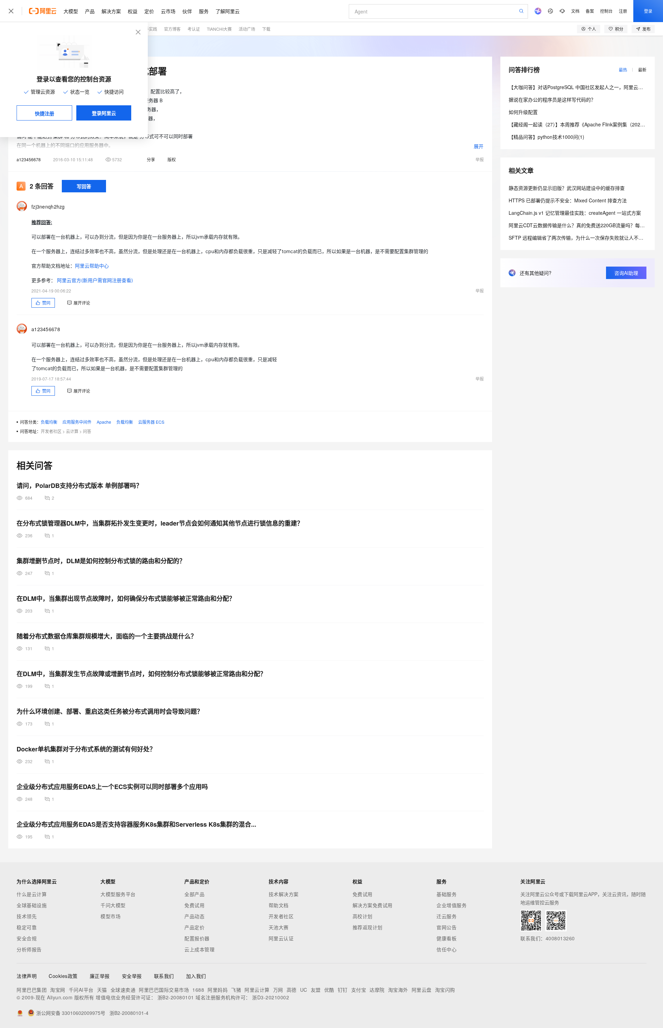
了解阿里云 (227, 11)
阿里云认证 (281, 938)
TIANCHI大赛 (219, 29)
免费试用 (194, 905)
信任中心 (446, 949)
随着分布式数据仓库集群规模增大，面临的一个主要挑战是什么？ (107, 636)
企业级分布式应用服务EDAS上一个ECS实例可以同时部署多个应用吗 (112, 786)
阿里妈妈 (218, 989)
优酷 (329, 989)
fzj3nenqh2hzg (48, 206)
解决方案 (111, 11)
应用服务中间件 (77, 422)
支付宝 (358, 989)
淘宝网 (57, 989)
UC (303, 989)
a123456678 (29, 159)
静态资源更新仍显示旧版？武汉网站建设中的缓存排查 (567, 187)
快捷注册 (44, 113)
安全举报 (132, 975)
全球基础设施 (32, 905)
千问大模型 (113, 905)
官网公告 (446, 927)
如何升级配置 (523, 111)
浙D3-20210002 (270, 997)
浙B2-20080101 (175, 997)
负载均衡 (49, 422)
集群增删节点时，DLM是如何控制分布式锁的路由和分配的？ (101, 560)
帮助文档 (279, 905)
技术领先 (27, 916)
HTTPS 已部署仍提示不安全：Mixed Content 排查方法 (568, 200)
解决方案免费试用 (373, 905)
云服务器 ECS (151, 422)
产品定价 (194, 927)
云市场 (168, 11)
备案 (590, 11)
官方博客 (172, 29)
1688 (198, 989)
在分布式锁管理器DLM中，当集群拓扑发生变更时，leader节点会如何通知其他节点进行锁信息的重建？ (160, 523)
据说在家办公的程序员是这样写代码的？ (552, 99)
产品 (90, 11)
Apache (104, 422)
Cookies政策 (63, 975)
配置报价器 (197, 938)
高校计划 (363, 916)
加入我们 (196, 975)
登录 (648, 11)
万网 (278, 989)
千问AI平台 (81, 989)
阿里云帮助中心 (92, 266)
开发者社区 (51, 431)
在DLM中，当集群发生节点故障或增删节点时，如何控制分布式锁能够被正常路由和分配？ (141, 673)
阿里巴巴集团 (32, 989)
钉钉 (343, 989)
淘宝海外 (398, 989)
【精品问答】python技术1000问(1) (546, 136)
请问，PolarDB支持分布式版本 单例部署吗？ (79, 485)
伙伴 (187, 11)
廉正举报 (100, 975)
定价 (149, 11)
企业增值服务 (451, 905)
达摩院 (377, 989)
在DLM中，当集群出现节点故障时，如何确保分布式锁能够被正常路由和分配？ (126, 598)
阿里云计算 (257, 989)
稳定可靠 (27, 927)
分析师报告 (29, 949)
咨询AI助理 (626, 272)
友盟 (316, 989)
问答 (87, 431)
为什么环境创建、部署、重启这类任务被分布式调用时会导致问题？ (110, 711)
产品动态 (194, 916)
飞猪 (236, 989)
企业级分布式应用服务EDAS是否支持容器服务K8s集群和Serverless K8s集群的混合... (136, 824)
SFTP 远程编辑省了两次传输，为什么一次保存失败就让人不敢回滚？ (583, 237)
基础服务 (446, 894)
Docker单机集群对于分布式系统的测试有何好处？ (86, 748)
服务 (204, 11)
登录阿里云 (104, 112)
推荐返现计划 (368, 927)
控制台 (606, 11)
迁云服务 (446, 916)
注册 (623, 11)
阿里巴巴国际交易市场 (164, 989)
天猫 (102, 989)
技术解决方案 (284, 894)
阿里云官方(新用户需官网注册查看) (95, 280)
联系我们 (164, 975)
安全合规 (27, 938)
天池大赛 (279, 927)
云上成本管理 (199, 949)
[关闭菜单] (11, 11)
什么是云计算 (32, 894)
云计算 (72, 431)
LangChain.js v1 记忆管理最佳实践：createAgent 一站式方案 (575, 212)
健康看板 (446, 938)
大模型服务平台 (118, 894)
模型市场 (110, 916)
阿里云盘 (422, 989)
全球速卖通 (123, 989)
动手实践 (149, 29)
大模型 (71, 11)
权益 (132, 11)
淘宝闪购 (445, 989)
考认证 (194, 29)
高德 (292, 989)
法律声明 (27, 975)
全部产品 (194, 894)
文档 (575, 11)
